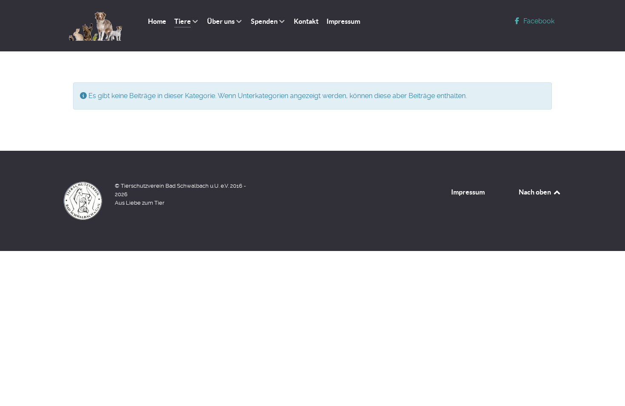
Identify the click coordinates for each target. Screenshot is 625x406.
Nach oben (535, 192)
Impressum (468, 192)
